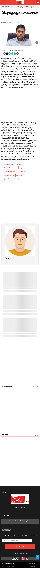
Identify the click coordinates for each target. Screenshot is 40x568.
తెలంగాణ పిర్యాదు (9, 175)
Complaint (19, 164)
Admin (4, 22)
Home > (4, 6)
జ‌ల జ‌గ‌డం (19, 175)
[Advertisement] (12, 17)
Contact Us (18, 521)
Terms (29, 521)
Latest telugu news (10, 171)
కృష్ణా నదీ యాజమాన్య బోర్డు (11, 179)
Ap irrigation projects (10, 168)
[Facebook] (4, 53)
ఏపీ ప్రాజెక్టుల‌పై (22, 171)
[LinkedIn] (9, 53)
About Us (12, 521)
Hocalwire (31, 566)
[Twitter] (7, 53)
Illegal (21, 168)
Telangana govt (8, 164)
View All (36, 386)
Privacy (24, 521)
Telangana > (11, 6)
